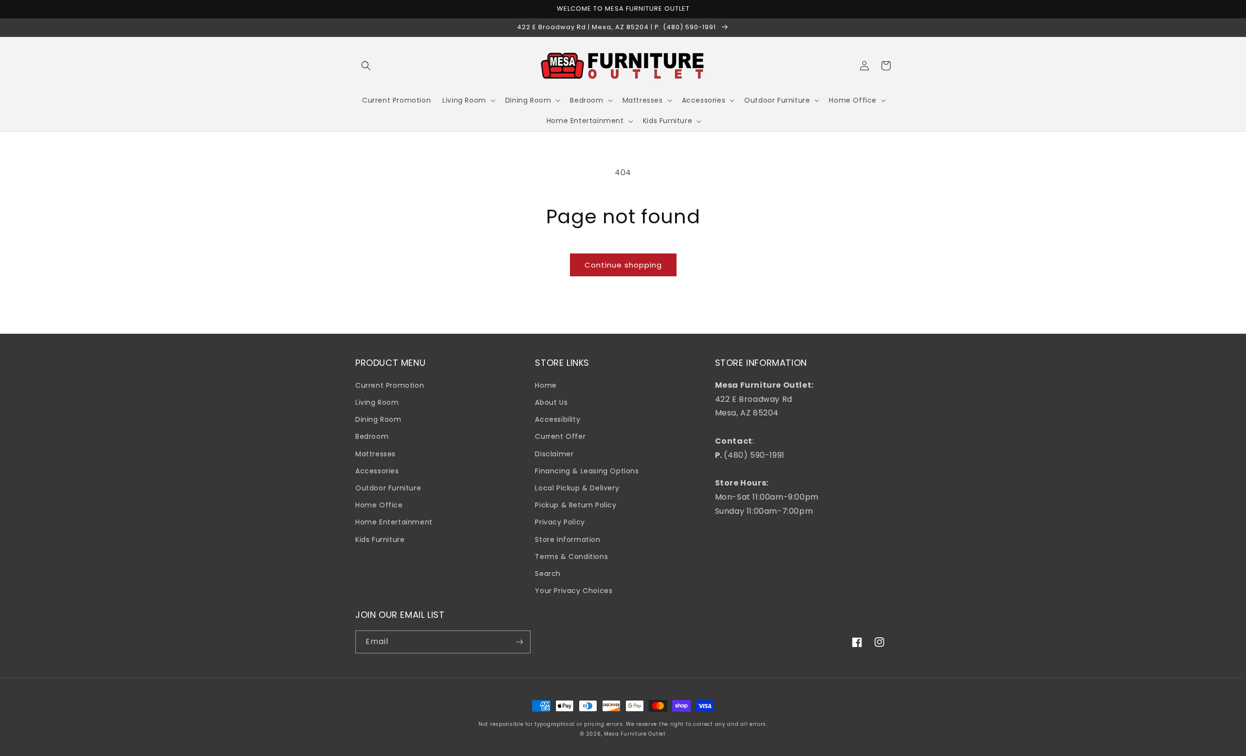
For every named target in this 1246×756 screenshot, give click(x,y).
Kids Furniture (379, 539)
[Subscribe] (519, 641)
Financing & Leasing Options (587, 471)
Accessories (377, 471)
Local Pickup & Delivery (577, 488)
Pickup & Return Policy (575, 505)
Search (548, 573)
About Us (551, 402)
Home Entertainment (394, 522)
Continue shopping (623, 265)
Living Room (377, 402)
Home (545, 385)
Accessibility (557, 419)
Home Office (379, 505)
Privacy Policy (560, 522)
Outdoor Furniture (388, 488)
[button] (366, 65)
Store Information (567, 539)
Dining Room (378, 419)
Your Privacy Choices (573, 590)
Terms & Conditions (571, 556)
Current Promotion (389, 385)
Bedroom (371, 436)
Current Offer (560, 436)
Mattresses (375, 454)
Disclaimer (554, 454)
